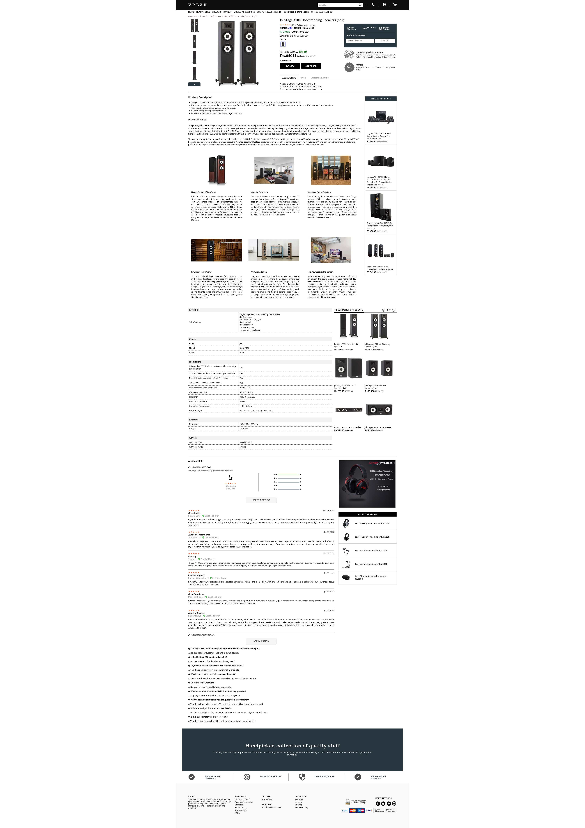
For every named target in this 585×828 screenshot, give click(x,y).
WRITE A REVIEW (261, 500)
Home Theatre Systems (210, 16)
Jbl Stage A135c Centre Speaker (347, 429)
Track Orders (240, 810)
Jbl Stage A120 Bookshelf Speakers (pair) (375, 388)
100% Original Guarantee (376, 54)
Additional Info (289, 77)
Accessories (193, 16)
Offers (375, 67)
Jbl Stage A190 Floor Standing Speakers (346, 347)
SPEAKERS (216, 12)
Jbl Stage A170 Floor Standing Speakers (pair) (377, 347)
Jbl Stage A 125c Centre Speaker (378, 429)
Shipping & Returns (320, 77)
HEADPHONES (203, 12)
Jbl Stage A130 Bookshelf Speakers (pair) (345, 388)
